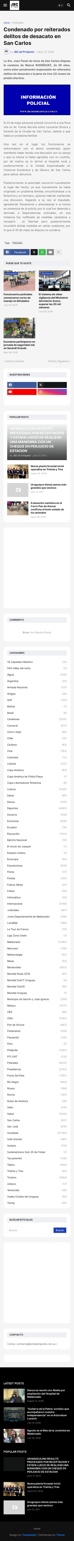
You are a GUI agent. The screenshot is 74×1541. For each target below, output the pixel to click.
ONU (37, 1018)
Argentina (37, 681)
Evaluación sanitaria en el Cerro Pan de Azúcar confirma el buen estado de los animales (47, 507)
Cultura (37, 789)
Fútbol (37, 890)
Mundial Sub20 (37, 986)
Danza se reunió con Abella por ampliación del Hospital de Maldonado (46, 1393)
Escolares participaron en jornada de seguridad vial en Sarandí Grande (19, 345)
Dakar (37, 795)
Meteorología (37, 954)
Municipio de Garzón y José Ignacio (37, 999)
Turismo (37, 1177)
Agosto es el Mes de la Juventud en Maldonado (48, 1432)
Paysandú (37, 1037)
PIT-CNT (37, 1056)
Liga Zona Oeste (37, 935)
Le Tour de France (37, 929)
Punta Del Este (37, 1075)
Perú (37, 1043)
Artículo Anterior (15, 361)
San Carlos (37, 1120)
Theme (60, 1534)
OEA (37, 1011)
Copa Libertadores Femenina (37, 782)
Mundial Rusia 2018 (37, 973)
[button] (5, 5)
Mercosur (37, 948)
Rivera (37, 1088)
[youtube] (22, 392)
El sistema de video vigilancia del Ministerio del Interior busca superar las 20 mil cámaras (53, 301)
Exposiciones (37, 865)
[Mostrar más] (58, 252)
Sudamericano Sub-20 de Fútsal (37, 1152)
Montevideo (37, 967)
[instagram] (52, 392)
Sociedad (37, 1132)
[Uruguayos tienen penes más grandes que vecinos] (17, 490)
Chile (37, 738)
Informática (37, 897)
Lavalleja (37, 922)
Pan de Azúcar (37, 1024)
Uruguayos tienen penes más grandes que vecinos (48, 486)
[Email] (50, 252)
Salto (37, 1107)
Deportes (37, 808)
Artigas (37, 693)
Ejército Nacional (37, 839)
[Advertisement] (37, 568)
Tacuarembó (37, 1158)
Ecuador (37, 827)
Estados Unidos (37, 852)
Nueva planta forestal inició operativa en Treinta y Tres (47, 468)
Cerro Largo (37, 731)
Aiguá (37, 674)
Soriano (37, 1145)
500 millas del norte (37, 668)
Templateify (29, 1534)
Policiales (18, 22)
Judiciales (37, 910)
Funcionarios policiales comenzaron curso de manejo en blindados (18, 297)
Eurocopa (37, 859)
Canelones (37, 719)
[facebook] (22, 385)
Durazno (37, 814)
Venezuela (37, 1190)
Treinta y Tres (37, 1170)
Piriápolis (37, 1050)
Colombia (37, 757)
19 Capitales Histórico (37, 661)
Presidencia (37, 1069)
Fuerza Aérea (37, 884)
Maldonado (37, 941)
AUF (37, 699)
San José (37, 1126)
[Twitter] (34, 252)
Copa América (37, 770)
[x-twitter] (52, 385)
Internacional (37, 903)
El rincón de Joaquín (37, 846)
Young (37, 1202)
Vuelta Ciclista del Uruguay (37, 1196)
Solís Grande (37, 1139)
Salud (37, 1113)
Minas (37, 961)
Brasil (37, 712)
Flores (37, 871)
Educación (37, 833)
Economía (37, 821)
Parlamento (37, 1030)
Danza (37, 801)
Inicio (7, 22)
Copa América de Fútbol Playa (37, 776)
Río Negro (37, 1081)
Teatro (37, 1164)
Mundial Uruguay (37, 992)
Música (37, 1005)
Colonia (37, 763)
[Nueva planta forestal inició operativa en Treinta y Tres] (17, 472)
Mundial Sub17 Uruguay (37, 980)
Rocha (37, 1094)
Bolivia (37, 706)
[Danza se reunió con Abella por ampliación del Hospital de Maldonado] (14, 1396)
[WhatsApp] (42, 252)
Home (37, 1528)
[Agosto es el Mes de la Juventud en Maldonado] (14, 1436)
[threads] (22, 399)
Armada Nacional (37, 687)
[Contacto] (52, 399)
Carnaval (37, 725)
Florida (37, 878)
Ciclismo (37, 744)
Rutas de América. (37, 1101)
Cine (37, 750)
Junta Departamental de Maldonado (37, 916)
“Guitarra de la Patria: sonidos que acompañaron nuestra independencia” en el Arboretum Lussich (48, 1413)
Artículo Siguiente (58, 361)
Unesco (37, 1183)
